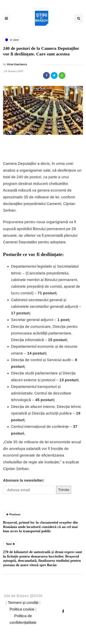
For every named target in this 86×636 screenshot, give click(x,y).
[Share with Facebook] (46, 75)
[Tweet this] (54, 75)
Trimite (63, 490)
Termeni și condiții (23, 602)
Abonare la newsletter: (23, 480)
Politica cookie (22, 609)
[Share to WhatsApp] (62, 75)
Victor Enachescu (17, 64)
